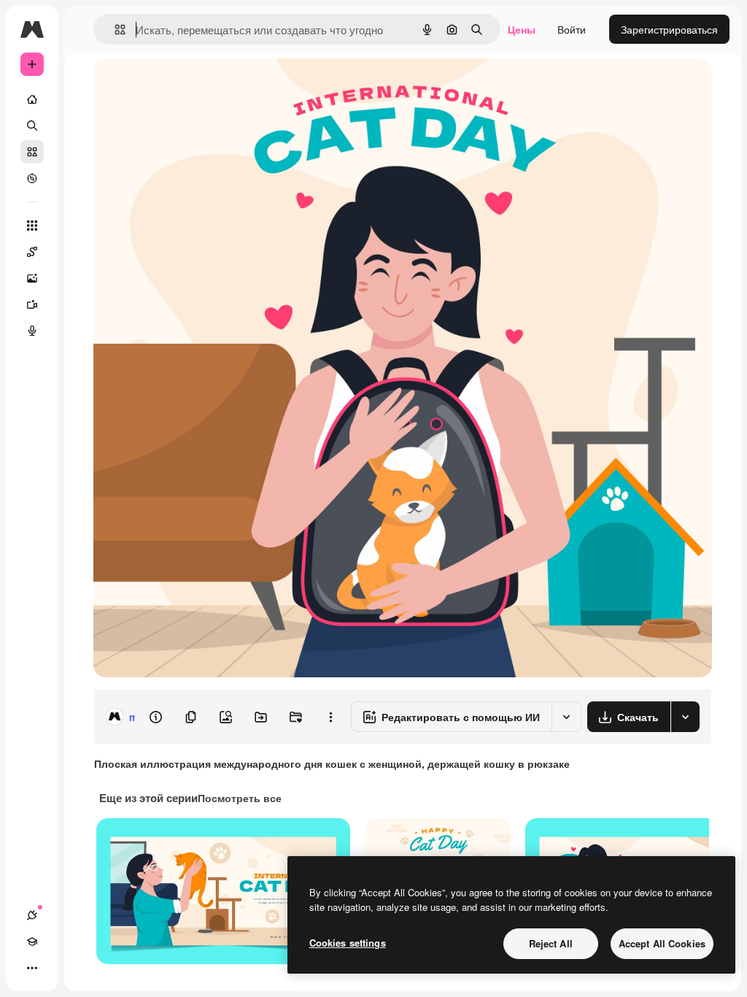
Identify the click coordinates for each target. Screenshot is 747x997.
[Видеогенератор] (32, 304)
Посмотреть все (240, 797)
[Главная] (32, 99)
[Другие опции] (330, 716)
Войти (571, 29)
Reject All (551, 943)
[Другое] (32, 967)
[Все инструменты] (32, 225)
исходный (191, 85)
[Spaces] (32, 251)
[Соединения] (32, 915)
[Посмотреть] (32, 178)
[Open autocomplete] (114, 29)
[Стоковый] (32, 151)
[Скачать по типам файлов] (685, 716)
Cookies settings (347, 943)
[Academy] (32, 941)
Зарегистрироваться (669, 29)
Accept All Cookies (662, 943)
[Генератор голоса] (32, 330)
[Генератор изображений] (32, 278)
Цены (521, 29)
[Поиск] (32, 125)
